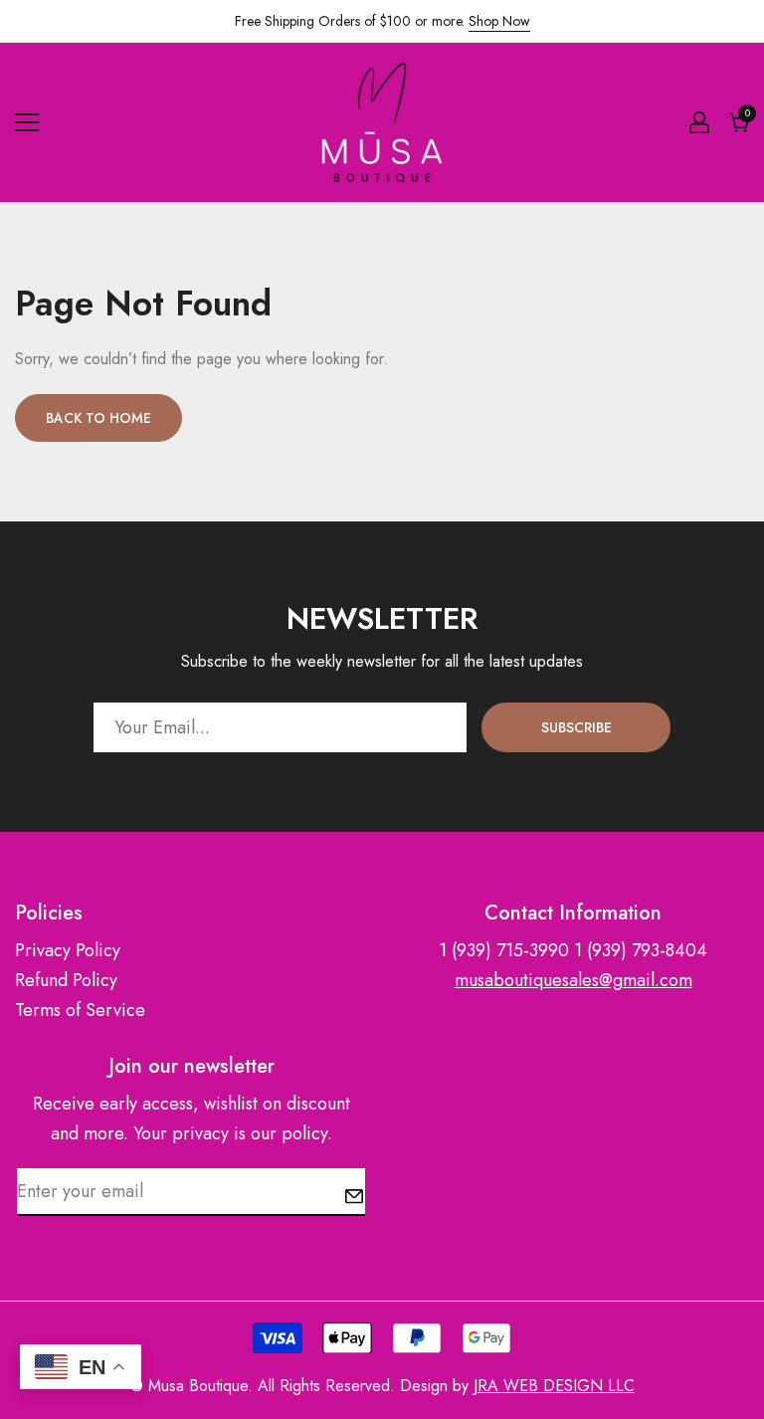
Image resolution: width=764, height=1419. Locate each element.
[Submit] (354, 1196)
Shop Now (499, 21)
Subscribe (576, 727)
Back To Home (98, 418)
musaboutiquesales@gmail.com (573, 980)
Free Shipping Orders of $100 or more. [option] (382, 21)
